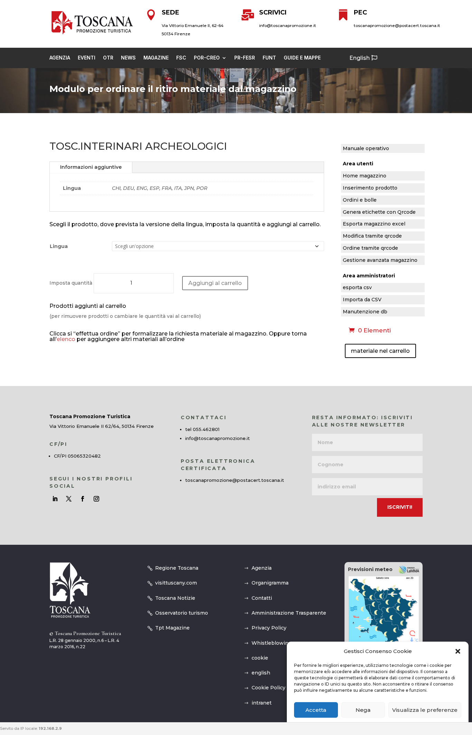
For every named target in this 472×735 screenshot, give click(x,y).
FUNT (269, 58)
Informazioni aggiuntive (91, 167)
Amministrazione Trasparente (289, 613)
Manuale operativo (366, 148)
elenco (66, 339)
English (359, 58)
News (128, 58)
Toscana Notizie (175, 598)
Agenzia (59, 58)
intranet (262, 703)
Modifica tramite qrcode (372, 236)
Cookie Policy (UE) (274, 688)
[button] (457, 651)
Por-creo (207, 58)
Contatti (262, 598)
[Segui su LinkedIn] (54, 498)
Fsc (181, 58)
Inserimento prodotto (370, 188)
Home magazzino (364, 176)
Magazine (156, 58)
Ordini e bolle (360, 200)
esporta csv (357, 288)
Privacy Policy (269, 628)
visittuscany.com (176, 583)
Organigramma (270, 583)
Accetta (315, 710)
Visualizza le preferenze (424, 710)
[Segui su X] (68, 498)
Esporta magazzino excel (374, 224)
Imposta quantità (70, 283)
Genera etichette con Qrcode (379, 212)
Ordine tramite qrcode (370, 248)
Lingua (59, 246)
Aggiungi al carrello (215, 283)
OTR (108, 58)
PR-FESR (244, 58)
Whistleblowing (272, 643)
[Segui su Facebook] (82, 498)
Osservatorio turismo (181, 613)
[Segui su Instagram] (96, 498)
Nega (363, 710)
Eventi (86, 58)
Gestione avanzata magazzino (380, 260)
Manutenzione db (365, 312)
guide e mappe (302, 58)
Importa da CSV (362, 300)
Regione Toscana (176, 568)
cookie (260, 658)
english (261, 673)
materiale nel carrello (380, 351)
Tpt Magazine (172, 628)
